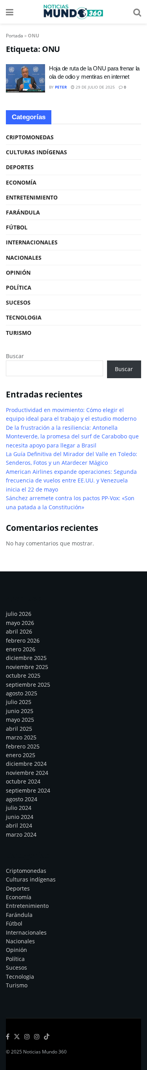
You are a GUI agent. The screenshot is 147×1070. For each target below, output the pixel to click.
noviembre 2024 (27, 772)
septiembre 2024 (28, 790)
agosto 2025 (21, 693)
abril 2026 (19, 631)
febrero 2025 (23, 746)
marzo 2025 (21, 737)
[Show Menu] (9, 12)
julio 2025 (18, 702)
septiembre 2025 (28, 684)
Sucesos (18, 302)
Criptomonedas (30, 137)
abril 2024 (19, 825)
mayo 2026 (20, 622)
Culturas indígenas (36, 152)
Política (18, 287)
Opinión (18, 272)
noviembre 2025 (27, 667)
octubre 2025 (23, 675)
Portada (14, 35)
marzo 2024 (21, 834)
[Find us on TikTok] (46, 1037)
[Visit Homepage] (73, 12)
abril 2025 (19, 728)
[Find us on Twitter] (17, 1037)
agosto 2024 (21, 799)
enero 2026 (20, 649)
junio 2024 (19, 817)
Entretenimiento (32, 197)
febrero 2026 (23, 640)
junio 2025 (19, 711)
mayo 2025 (20, 719)
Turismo (18, 332)
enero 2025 (20, 755)
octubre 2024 (23, 781)
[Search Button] (137, 12)
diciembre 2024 (26, 763)
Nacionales (24, 257)
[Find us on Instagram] (27, 1037)
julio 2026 (18, 613)
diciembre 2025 (26, 658)
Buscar (15, 356)
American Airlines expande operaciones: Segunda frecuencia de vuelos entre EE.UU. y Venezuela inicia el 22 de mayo (71, 480)
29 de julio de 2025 (94, 87)
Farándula (23, 212)
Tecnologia (24, 317)
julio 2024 (18, 807)
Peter (61, 87)
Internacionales (32, 242)
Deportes (20, 167)
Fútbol (16, 227)
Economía (21, 182)
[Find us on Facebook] (7, 1037)
